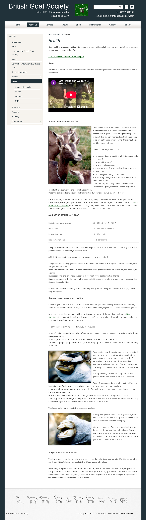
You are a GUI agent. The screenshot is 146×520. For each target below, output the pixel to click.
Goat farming (18, 121)
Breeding (16, 107)
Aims (14, 46)
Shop (78, 24)
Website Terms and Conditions (120, 513)
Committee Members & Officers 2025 (26, 66)
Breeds (15, 76)
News (14, 59)
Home (17, 24)
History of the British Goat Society (23, 53)
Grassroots (17, 42)
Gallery (112, 24)
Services (49, 24)
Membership (95, 24)
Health (14, 81)
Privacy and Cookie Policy (95, 513)
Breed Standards (19, 72)
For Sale (127, 24)
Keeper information (23, 87)
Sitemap (79, 513)
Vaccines (19, 96)
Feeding (15, 112)
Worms (18, 91)
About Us (33, 24)
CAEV (17, 101)
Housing (15, 116)
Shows (65, 24)
